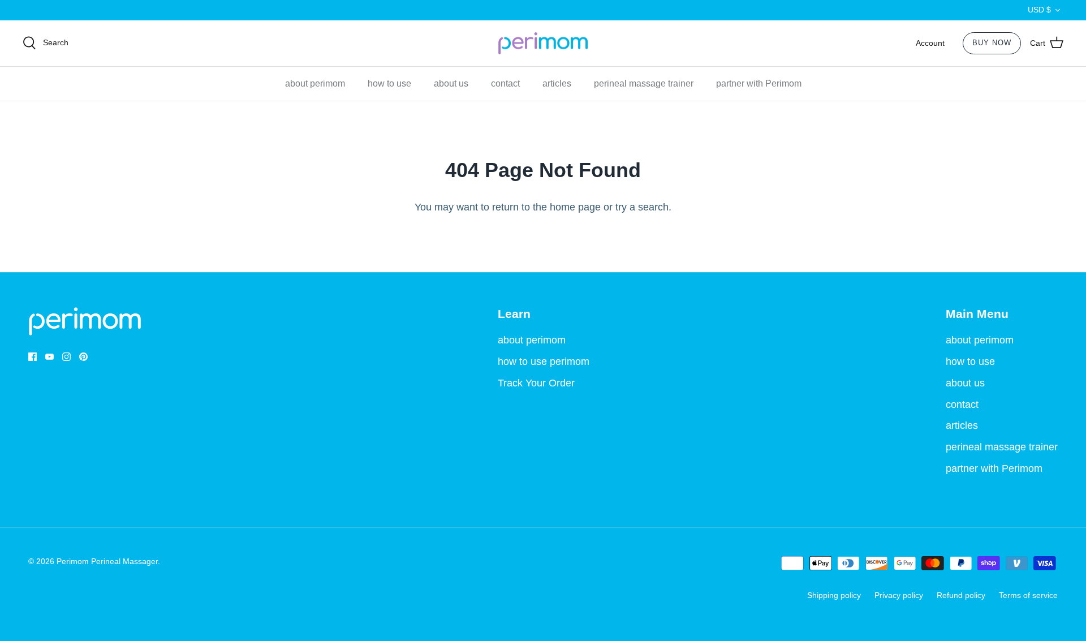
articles (556, 83)
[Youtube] (49, 356)
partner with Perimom (758, 83)
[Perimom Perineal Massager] (543, 43)
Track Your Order (536, 383)
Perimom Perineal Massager (107, 561)
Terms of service (1028, 595)
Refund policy (961, 595)
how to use (389, 83)
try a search (642, 207)
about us (451, 83)
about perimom (315, 83)
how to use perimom (543, 361)
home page (575, 207)
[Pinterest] (83, 356)
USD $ (1039, 9)
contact (505, 83)
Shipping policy (834, 595)
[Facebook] (32, 356)
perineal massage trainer (643, 83)
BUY (991, 42)
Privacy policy (898, 595)
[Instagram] (66, 356)
